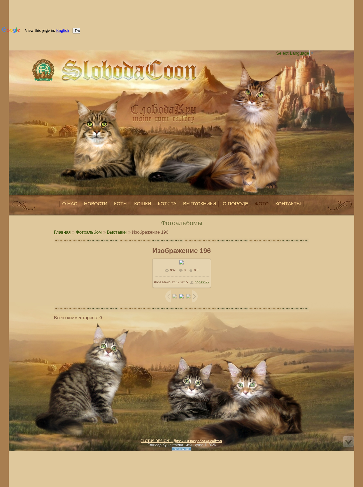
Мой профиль (85, 59)
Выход (90, 59)
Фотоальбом (89, 232)
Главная (80, 59)
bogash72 (202, 282)
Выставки (117, 232)
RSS (96, 59)
